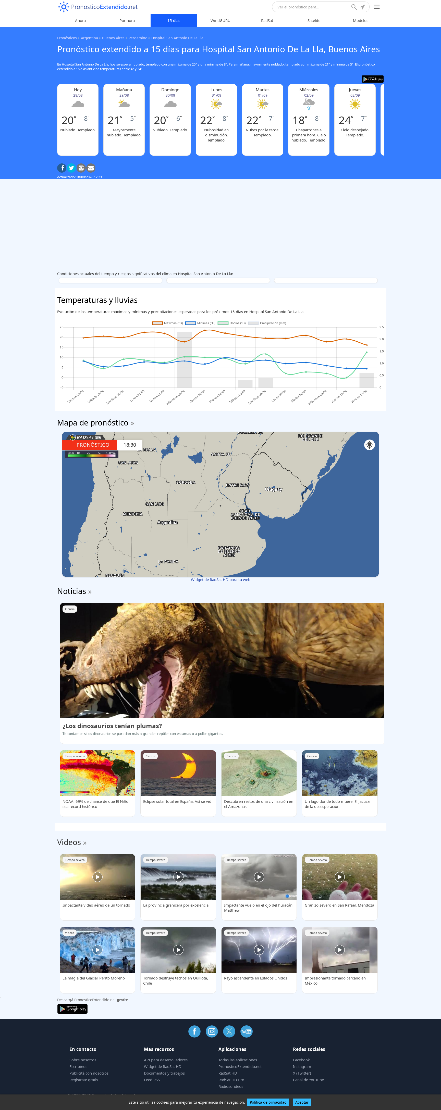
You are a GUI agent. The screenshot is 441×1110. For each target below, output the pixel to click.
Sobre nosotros (82, 1059)
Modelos (360, 20)
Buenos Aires (113, 37)
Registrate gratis (83, 1079)
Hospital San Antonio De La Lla (177, 37)
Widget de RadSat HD (162, 1066)
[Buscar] (355, 8)
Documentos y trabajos (164, 1073)
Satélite (314, 20)
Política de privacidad (268, 1102)
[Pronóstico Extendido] (98, 7)
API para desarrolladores (166, 1059)
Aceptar (302, 1102)
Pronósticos (67, 37)
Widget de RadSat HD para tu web (220, 579)
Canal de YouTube (308, 1079)
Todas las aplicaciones (237, 1059)
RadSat (267, 20)
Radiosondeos (230, 1086)
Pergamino (138, 37)
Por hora (127, 20)
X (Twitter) (302, 1073)
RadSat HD (227, 1073)
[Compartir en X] (71, 168)
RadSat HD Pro (231, 1079)
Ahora (80, 20)
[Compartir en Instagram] (81, 168)
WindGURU (220, 20)
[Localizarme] (363, 8)
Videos (69, 842)
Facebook (301, 1059)
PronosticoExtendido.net (240, 1066)
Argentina (89, 37)
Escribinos (78, 1066)
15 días (173, 20)
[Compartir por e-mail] (90, 168)
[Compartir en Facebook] (61, 168)
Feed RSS (152, 1079)
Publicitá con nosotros (88, 1073)
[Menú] (377, 7)
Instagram (302, 1066)
